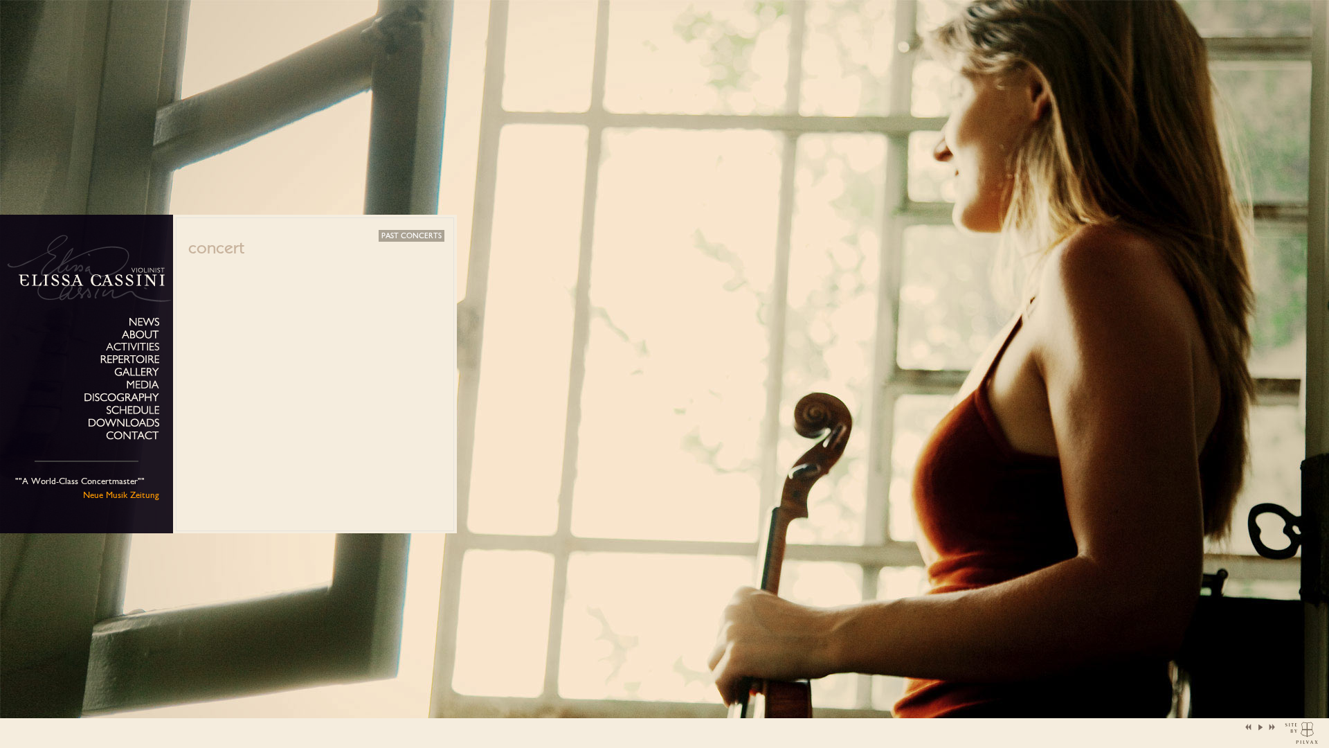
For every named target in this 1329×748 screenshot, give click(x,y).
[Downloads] (124, 422)
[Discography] (121, 397)
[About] (140, 334)
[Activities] (132, 346)
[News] (144, 322)
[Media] (143, 384)
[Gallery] (136, 372)
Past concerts (411, 235)
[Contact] (132, 436)
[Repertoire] (129, 359)
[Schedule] (133, 410)
